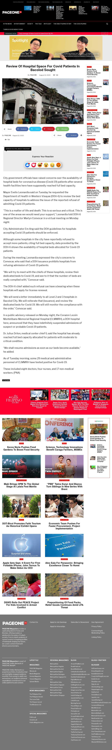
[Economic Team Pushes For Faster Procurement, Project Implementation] (106, 141)
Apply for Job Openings (58, 622)
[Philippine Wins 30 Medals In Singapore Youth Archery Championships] (101, 394)
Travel (89, 124)
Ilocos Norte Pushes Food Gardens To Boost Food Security (94, 72)
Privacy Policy (96, 626)
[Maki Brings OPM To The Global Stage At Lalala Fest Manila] (106, 98)
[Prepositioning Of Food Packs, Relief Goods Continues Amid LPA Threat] (106, 203)
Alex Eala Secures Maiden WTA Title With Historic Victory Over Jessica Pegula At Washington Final (80, 405)
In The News (6, 380)
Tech (88, 155)
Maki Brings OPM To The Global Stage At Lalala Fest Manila (93, 101)
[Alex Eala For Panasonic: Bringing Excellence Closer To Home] (27, 8)
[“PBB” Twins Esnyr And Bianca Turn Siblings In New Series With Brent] (106, 111)
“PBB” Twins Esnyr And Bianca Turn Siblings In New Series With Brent (94, 115)
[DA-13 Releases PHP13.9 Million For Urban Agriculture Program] (92, 467)
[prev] (103, 33)
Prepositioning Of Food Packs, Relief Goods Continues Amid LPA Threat (94, 206)
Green (89, 67)
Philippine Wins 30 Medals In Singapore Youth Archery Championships (100, 405)
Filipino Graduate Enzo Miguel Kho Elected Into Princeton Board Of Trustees (39, 405)
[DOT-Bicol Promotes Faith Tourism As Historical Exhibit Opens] (106, 125)
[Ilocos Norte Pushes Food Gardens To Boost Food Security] (106, 68)
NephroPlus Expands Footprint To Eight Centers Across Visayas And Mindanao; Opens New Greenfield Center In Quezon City (60, 12)
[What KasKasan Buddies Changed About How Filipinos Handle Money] (72, 8)
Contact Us (34, 622)
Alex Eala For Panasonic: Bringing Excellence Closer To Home (37, 9)
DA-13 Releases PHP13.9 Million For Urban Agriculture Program (102, 469)
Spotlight (90, 172)
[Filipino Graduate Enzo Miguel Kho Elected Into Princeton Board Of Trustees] (39, 394)
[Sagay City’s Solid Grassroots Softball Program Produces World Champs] (60, 394)
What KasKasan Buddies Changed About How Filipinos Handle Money (83, 10)
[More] (81, 135)
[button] (107, 23)
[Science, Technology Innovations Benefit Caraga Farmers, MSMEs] (106, 82)
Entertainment (92, 96)
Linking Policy (96, 637)
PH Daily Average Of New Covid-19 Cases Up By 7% (36, 33)
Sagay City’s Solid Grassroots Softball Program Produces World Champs (59, 405)
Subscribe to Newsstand (80, 622)
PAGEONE (33, 75)
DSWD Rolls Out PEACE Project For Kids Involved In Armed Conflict (94, 192)
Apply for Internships (57, 626)
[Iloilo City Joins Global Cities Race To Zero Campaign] (92, 458)
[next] (106, 33)
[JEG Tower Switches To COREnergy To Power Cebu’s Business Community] (95, 8)
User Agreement (97, 622)
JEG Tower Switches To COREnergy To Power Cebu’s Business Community (105, 9)
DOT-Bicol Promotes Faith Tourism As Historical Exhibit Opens (93, 129)
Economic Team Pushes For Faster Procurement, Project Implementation (94, 145)
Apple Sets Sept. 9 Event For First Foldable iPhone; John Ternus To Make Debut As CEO (94, 161)
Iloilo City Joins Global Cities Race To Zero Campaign (102, 459)
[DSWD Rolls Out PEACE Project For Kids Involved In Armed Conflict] (106, 189)
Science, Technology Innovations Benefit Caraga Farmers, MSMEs (94, 86)
